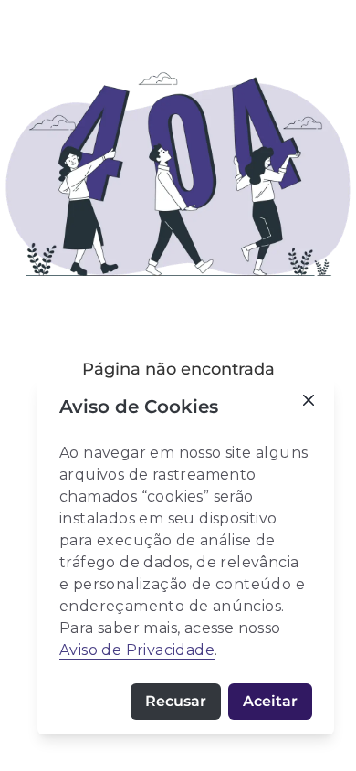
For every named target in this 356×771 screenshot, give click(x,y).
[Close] (308, 400)
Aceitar (270, 701)
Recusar (175, 701)
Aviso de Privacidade (137, 650)
